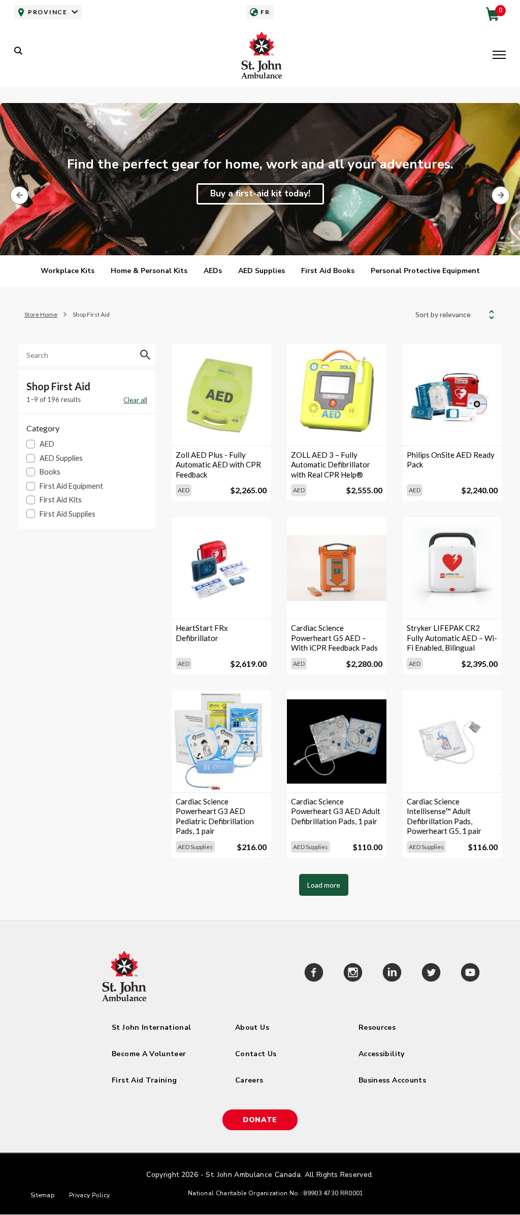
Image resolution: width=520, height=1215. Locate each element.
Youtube (470, 974)
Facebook (313, 974)
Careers (249, 1080)
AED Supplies (261, 271)
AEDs (213, 271)
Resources (377, 1027)
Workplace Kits (67, 271)
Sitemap (42, 1195)
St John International (151, 1027)
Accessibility (382, 1054)
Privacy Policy (89, 1195)
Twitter (430, 974)
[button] (499, 56)
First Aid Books (327, 271)
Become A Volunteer (149, 1054)
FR (265, 12)
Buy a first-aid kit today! (260, 193)
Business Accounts (392, 1080)
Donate (260, 1120)
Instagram (352, 974)
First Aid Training (144, 1080)
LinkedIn (391, 974)
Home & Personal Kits (149, 271)
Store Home (40, 314)
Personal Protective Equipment (425, 271)
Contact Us (256, 1054)
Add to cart (221, 428)
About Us (252, 1027)
